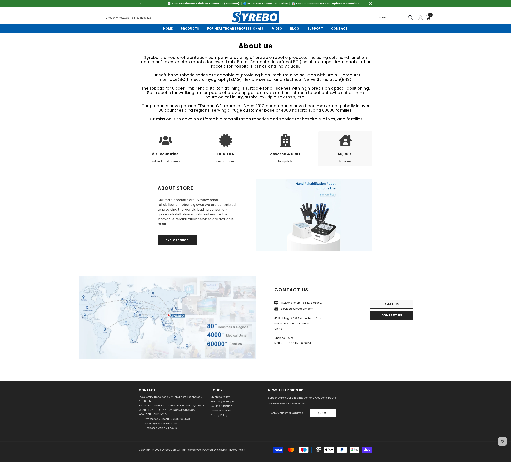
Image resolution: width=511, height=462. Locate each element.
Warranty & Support (223, 401)
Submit (323, 413)
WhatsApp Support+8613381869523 (167, 419)
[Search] (396, 18)
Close (370, 3)
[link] (166, 148)
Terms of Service (221, 410)
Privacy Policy (219, 415)
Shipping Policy (220, 397)
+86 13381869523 (312, 302)
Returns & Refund (221, 406)
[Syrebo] (314, 215)
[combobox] (392, 18)
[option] (255, 3)
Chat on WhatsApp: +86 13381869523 (128, 17)
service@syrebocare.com (297, 308)
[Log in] (420, 17)
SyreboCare (169, 449)
